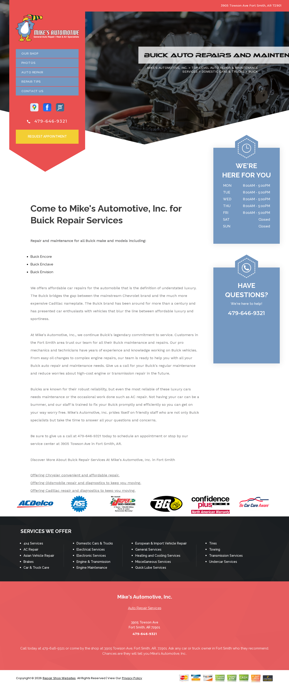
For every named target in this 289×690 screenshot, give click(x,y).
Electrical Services (91, 549)
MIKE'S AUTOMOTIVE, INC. (167, 67)
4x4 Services (33, 543)
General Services (148, 549)
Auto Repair (32, 72)
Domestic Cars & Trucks (95, 543)
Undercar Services (223, 561)
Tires (213, 543)
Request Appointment (47, 136)
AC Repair (30, 549)
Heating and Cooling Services (157, 555)
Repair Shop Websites (59, 678)
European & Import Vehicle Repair (161, 543)
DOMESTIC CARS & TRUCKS (223, 71)
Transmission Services (226, 555)
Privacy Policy (132, 678)
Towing (214, 549)
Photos (28, 62)
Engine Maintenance (92, 567)
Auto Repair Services (144, 608)
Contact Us (32, 91)
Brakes (28, 561)
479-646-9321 (51, 121)
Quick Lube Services (150, 567)
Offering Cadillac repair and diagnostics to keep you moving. (82, 490)
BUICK (253, 71)
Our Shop (29, 53)
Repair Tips (31, 81)
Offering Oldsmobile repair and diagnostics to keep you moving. (85, 483)
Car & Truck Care (36, 567)
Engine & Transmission (93, 561)
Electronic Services (91, 555)
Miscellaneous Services (153, 561)
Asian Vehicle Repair (38, 555)
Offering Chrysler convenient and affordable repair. (74, 475)
